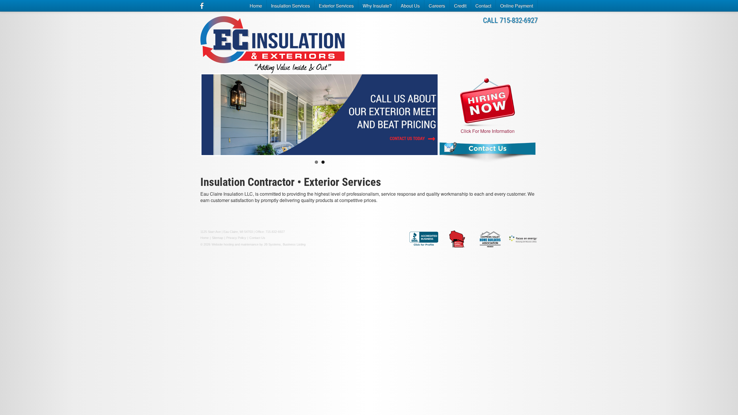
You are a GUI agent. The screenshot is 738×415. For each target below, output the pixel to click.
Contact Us (257, 237)
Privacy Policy (236, 237)
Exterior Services (336, 5)
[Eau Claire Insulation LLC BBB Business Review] (423, 239)
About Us (410, 5)
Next (447, 119)
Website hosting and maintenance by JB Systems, (247, 244)
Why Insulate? (377, 5)
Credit (460, 5)
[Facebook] (202, 6)
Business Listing (294, 244)
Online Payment (516, 5)
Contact (483, 5)
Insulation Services (290, 5)
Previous (193, 119)
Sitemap (217, 237)
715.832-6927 (275, 231)
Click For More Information (488, 131)
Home (256, 5)
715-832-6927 (519, 20)
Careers (437, 5)
